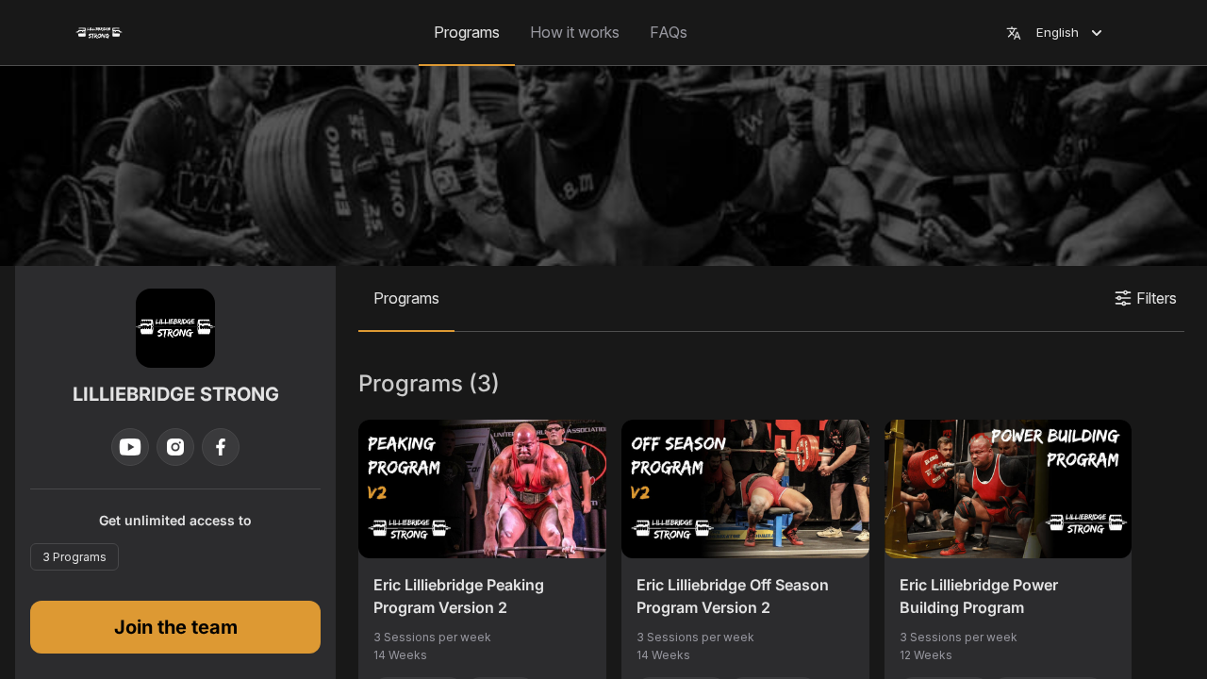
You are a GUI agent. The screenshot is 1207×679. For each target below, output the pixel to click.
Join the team (176, 627)
